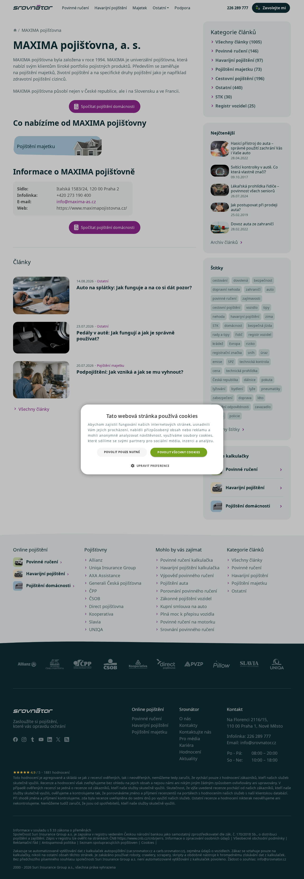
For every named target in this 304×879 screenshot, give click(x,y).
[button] (152, 465)
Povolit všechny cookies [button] (178, 452)
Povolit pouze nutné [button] (122, 452)
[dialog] (152, 439)
